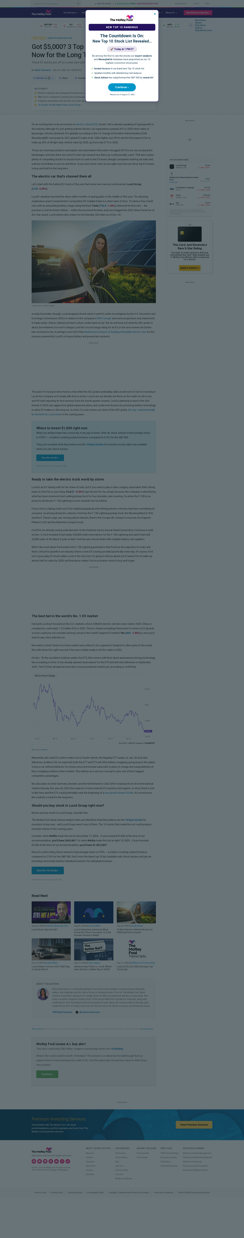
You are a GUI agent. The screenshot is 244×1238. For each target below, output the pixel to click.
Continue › (122, 87)
